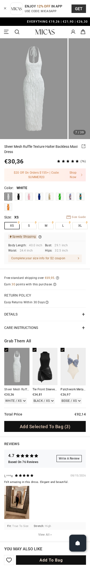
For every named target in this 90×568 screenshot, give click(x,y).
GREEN (59, 196)
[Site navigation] (7, 32)
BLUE (39, 196)
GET (79, 8)
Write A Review (69, 458)
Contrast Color (49, 196)
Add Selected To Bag (45, 426)
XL (80, 225)
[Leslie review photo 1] (16, 502)
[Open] (77, 543)
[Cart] (83, 32)
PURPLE (70, 196)
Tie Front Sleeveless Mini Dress (54, 389)
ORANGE (8, 207)
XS (12, 225)
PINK (29, 196)
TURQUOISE (80, 196)
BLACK (18, 196)
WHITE (8, 196)
